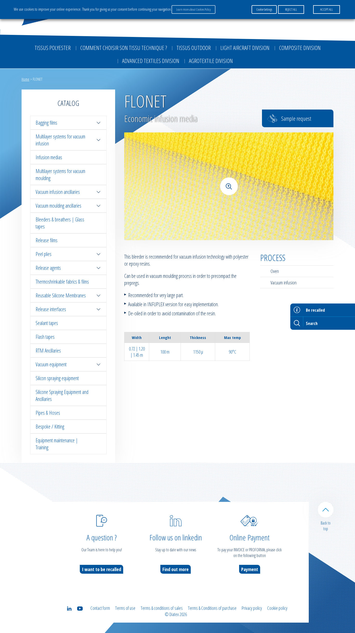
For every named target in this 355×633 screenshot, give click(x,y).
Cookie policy (277, 608)
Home (25, 79)
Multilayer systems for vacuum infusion (60, 140)
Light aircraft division (244, 48)
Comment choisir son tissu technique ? (123, 48)
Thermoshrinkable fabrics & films (62, 281)
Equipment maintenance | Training (57, 444)
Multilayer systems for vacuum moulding (60, 175)
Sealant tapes (47, 323)
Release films (46, 240)
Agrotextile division (211, 61)
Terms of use (125, 608)
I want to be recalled (101, 569)
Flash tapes (45, 336)
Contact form (100, 608)
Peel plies (43, 254)
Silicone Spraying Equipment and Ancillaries (62, 395)
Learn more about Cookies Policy (193, 9)
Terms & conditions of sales (162, 608)
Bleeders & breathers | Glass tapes (60, 223)
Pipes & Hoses (48, 412)
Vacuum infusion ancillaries (58, 191)
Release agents (48, 267)
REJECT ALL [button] (291, 9)
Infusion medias (49, 157)
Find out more (175, 569)
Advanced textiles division (150, 61)
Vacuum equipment (51, 364)
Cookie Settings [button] (264, 9)
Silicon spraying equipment (57, 378)
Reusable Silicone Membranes (61, 295)
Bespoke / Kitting (50, 426)
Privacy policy (252, 608)
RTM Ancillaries (48, 350)
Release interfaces (51, 309)
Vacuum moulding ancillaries (58, 205)
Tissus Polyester (53, 48)
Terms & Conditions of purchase (212, 608)
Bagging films (46, 122)
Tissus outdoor (193, 48)
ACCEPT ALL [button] (326, 9)
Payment (249, 569)
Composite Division (300, 48)
